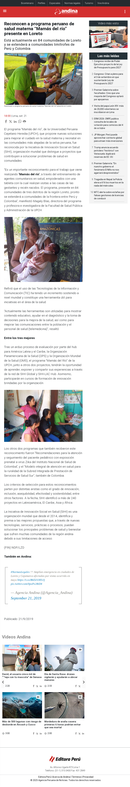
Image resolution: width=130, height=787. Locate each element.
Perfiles (41, 3)
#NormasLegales (20, 571)
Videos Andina (16, 637)
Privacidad (88, 777)
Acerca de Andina (61, 777)
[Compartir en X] (37, 686)
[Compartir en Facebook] (34, 686)
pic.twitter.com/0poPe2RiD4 (26, 583)
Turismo (89, 3)
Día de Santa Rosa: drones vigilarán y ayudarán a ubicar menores (61, 677)
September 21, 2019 (26, 598)
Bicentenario (27, 3)
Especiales (54, 3)
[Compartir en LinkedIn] (40, 686)
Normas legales (72, 3)
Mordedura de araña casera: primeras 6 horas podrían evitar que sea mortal (62, 724)
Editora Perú (44, 777)
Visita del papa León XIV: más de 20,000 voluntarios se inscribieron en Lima (109, 109)
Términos (76, 777)
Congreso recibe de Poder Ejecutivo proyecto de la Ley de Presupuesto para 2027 (108, 64)
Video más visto (108, 23)
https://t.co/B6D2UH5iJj (31, 579)
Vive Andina (103, 3)
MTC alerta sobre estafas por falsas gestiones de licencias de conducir (109, 195)
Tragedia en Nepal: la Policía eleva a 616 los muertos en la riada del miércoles (109, 182)
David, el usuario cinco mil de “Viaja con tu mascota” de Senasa (22, 675)
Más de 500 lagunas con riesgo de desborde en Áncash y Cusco (21, 723)
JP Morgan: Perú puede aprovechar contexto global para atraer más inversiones (108, 137)
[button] (2, 682)
